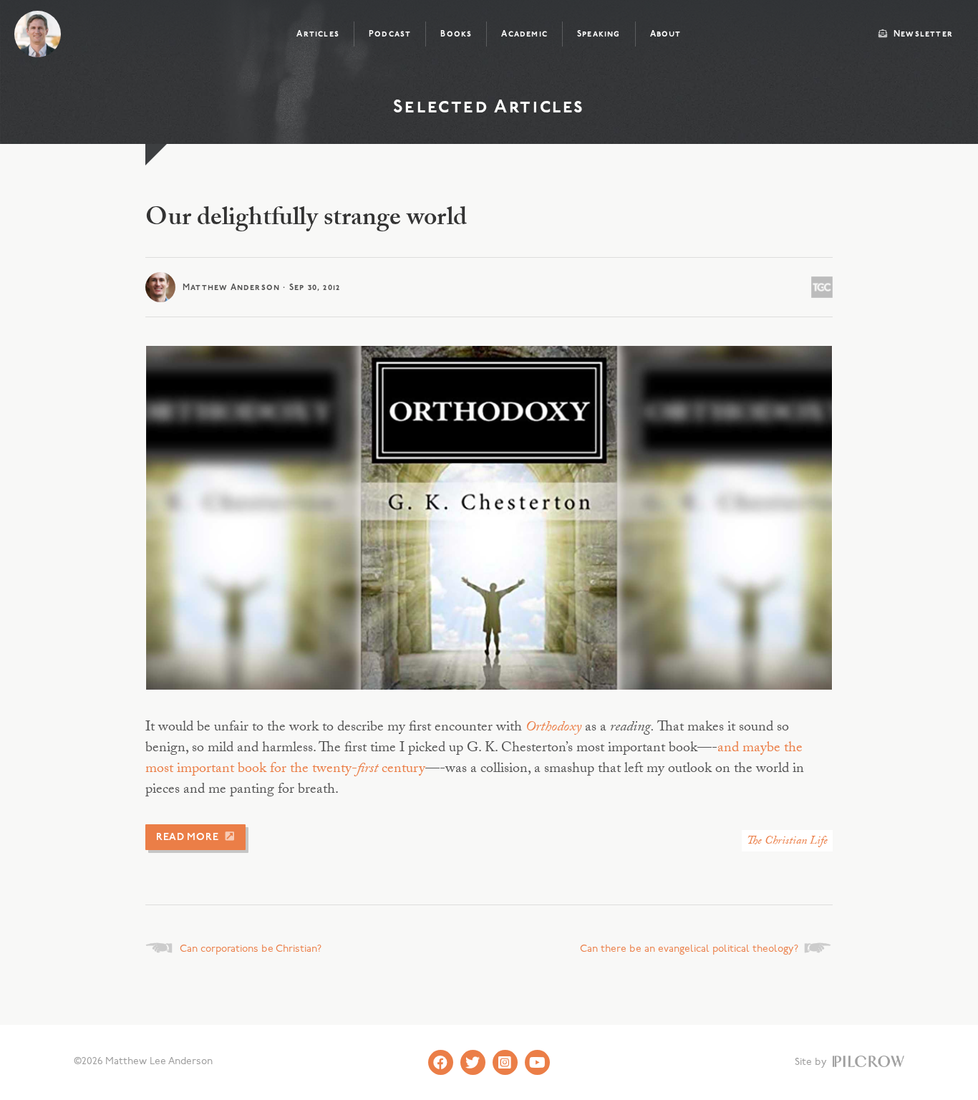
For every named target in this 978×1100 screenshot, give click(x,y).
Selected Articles (489, 107)
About (666, 34)
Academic (524, 34)
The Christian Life (787, 841)
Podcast (390, 34)
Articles (317, 34)
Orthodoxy (553, 728)
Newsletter (922, 34)
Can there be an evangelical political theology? (689, 949)
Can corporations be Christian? (250, 949)
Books (456, 34)
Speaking (599, 34)
